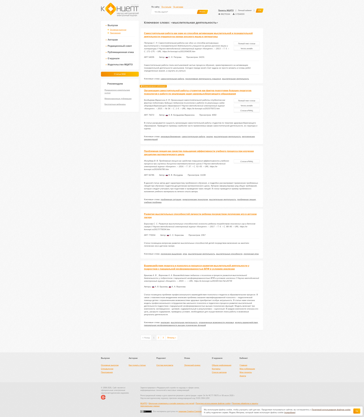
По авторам (178, 7)
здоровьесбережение (171, 136)
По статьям (166, 7)
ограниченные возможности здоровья (216, 322)
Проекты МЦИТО (226, 10)
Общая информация (221, 365)
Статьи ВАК (120, 74)
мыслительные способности (229, 254)
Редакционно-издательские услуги (117, 91)
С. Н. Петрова (174, 57)
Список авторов (219, 372)
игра (185, 254)
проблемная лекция (246, 199)
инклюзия (165, 322)
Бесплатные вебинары (115, 104)
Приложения (115, 33)
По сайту (155, 7)
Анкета (243, 376)
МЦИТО (143, 403)
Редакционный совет (120, 46)
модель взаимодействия (246, 322)
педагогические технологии (195, 199)
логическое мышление (171, 254)
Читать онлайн (247, 49)
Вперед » (171, 337)
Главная (243, 365)
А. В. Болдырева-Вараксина (181, 115)
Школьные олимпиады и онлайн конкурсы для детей (171, 403)
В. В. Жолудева (175, 175)
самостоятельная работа (172, 79)
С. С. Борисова (176, 235)
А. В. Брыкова (161, 286)
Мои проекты (246, 372)
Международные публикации (118, 98)
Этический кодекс (192, 365)
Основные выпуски (118, 30)
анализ (209, 136)
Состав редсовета (164, 365)
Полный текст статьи (246, 44)
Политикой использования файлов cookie (331, 409)
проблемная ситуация (171, 199)
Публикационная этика (121, 52)
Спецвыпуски (107, 369)
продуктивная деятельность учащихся (203, 79)
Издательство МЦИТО (120, 64)
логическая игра (251, 254)
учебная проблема (153, 202)
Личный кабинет (245, 10)
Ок (357, 411)
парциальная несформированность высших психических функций (175, 325)
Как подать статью (137, 365)
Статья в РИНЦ (246, 111)
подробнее (290, 412)
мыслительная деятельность (235, 79)
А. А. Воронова (178, 286)
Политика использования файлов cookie (213, 403)
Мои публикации (247, 369)
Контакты (216, 369)
